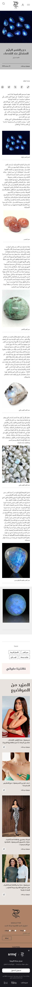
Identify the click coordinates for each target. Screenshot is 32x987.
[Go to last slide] (9, 619)
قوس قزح (13, 657)
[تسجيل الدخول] (23, 5)
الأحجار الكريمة (22, 205)
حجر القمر (21, 94)
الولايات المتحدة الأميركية (16, 535)
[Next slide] (4, 619)
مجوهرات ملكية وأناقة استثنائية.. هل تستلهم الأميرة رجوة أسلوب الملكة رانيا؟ (16, 887)
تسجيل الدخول (16, 970)
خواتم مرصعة (24, 657)
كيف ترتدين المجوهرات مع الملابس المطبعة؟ (16, 784)
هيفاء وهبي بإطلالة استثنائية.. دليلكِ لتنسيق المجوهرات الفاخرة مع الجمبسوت (17, 842)
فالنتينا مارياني (16, 57)
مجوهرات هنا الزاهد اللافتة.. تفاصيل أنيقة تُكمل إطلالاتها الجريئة (16, 741)
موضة (22, 930)
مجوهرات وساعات (25, 66)
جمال (13, 930)
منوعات (7, 930)
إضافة (6, 938)
